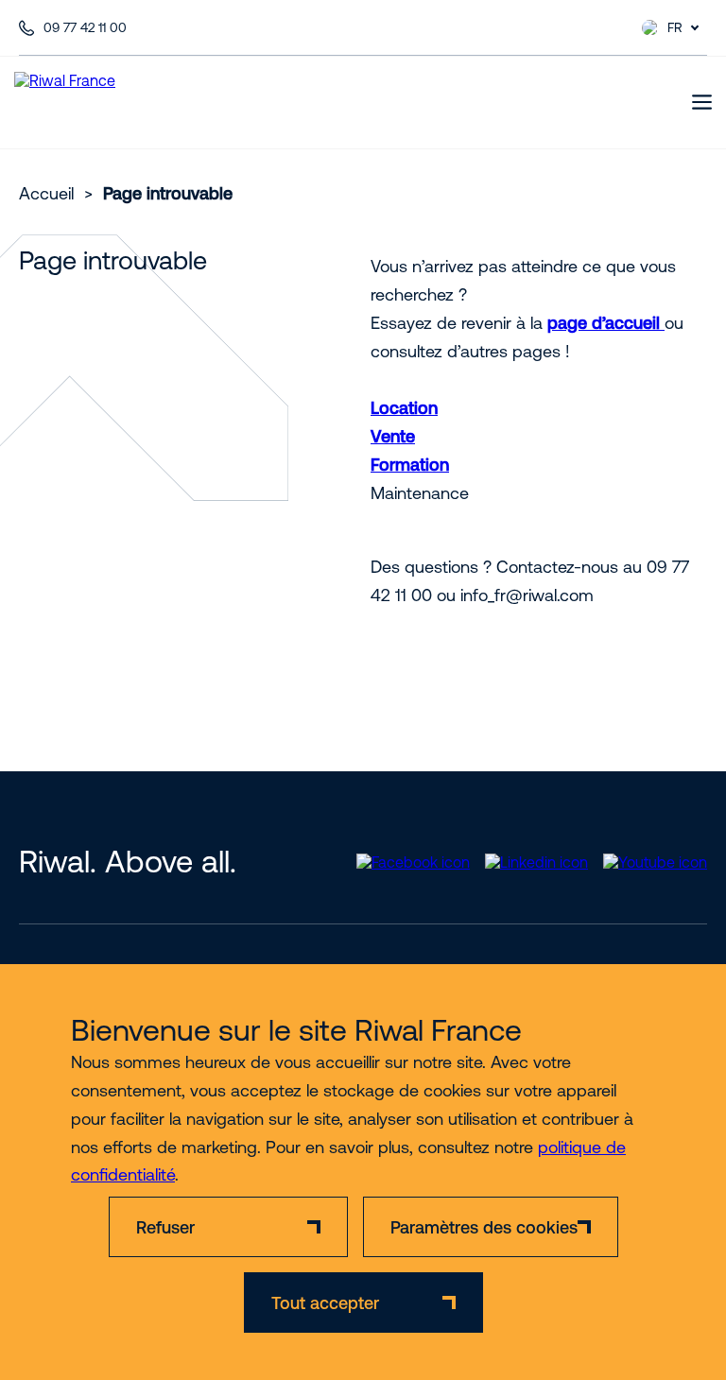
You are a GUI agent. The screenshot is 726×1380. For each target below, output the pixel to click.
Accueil (46, 193)
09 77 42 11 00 (85, 27)
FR (675, 27)
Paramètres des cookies (484, 1227)
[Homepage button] (90, 102)
